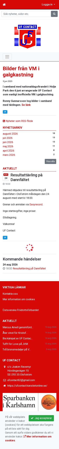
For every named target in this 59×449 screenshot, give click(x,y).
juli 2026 (7, 138)
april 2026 (8, 150)
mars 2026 (9, 154)
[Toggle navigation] (7, 56)
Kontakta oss (10, 293)
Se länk (26, 104)
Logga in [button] (47, 4)
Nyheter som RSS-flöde (19, 121)
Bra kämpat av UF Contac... (17, 338)
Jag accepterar (42, 418)
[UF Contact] (27, 36)
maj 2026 (8, 146)
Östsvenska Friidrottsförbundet (21, 310)
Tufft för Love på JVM (15, 344)
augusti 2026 (10, 133)
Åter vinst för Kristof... (15, 332)
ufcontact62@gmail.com (21, 380)
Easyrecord (36, 204)
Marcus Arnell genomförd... (18, 327)
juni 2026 (8, 142)
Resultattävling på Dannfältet (26, 177)
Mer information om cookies (19, 299)
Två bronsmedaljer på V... (16, 349)
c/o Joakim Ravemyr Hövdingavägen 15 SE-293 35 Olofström (19, 370)
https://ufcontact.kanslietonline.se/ (27, 385)
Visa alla (50, 161)
